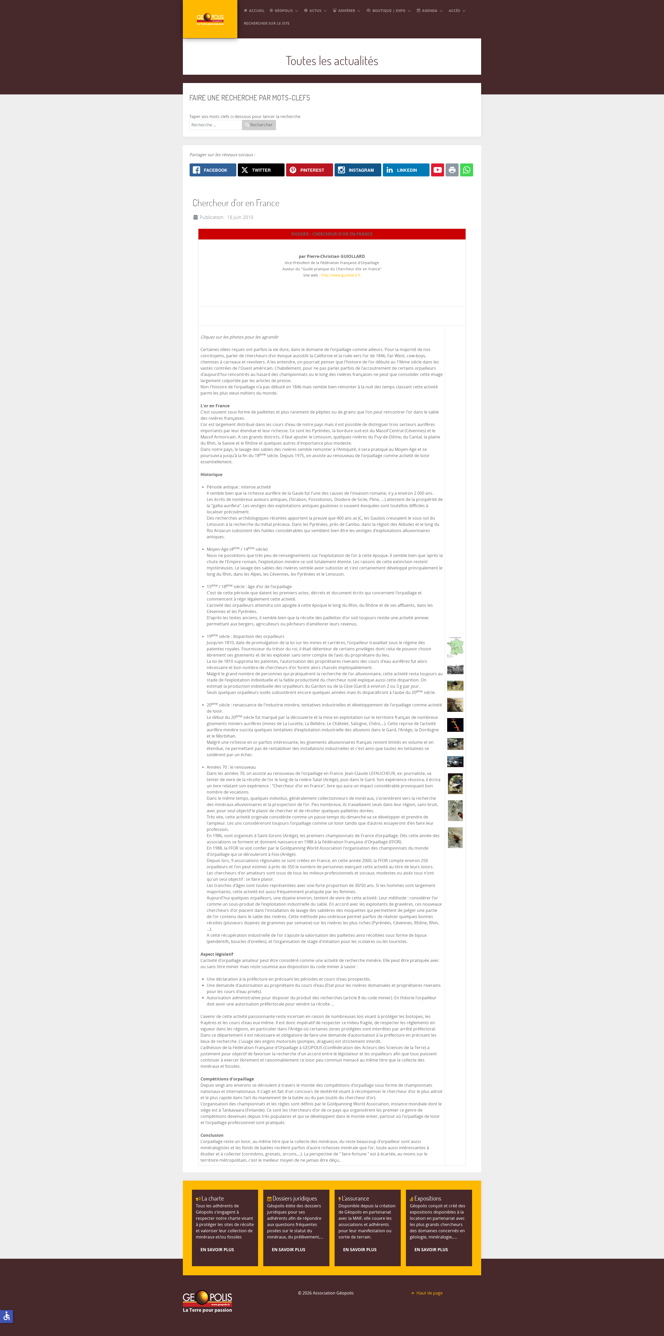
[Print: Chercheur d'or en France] (452, 169)
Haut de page (429, 1293)
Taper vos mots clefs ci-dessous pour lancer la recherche (244, 116)
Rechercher (261, 124)
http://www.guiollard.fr (340, 275)
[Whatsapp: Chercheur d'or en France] (466, 169)
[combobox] (215, 125)
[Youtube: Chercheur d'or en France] (437, 169)
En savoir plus (217, 1249)
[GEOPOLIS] (210, 19)
